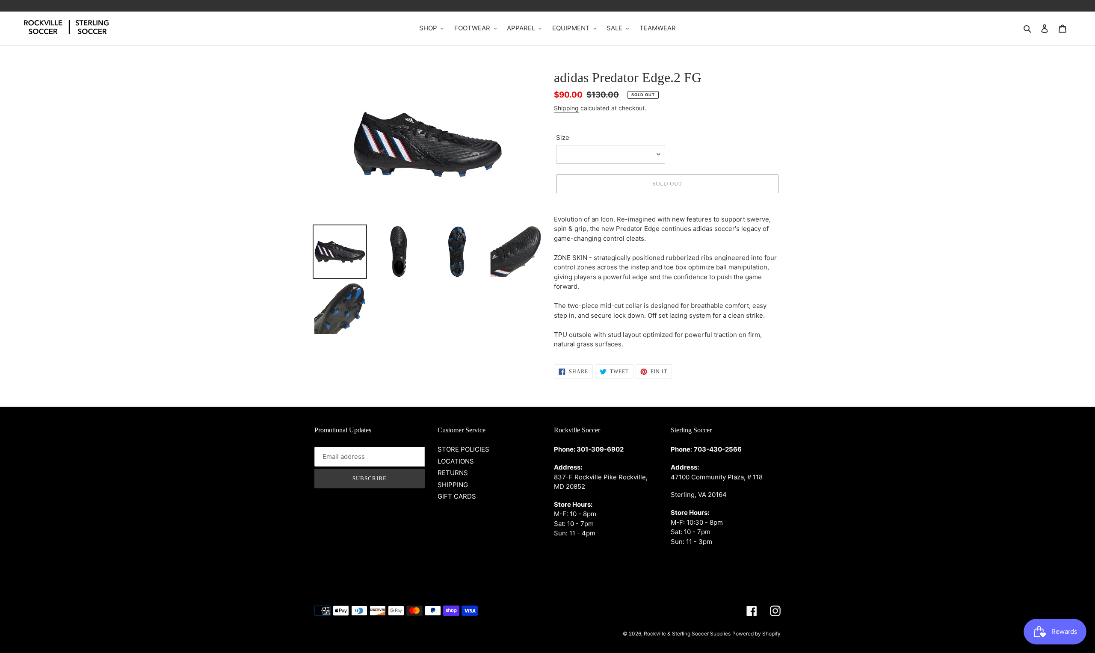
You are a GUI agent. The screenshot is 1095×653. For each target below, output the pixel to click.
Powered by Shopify (756, 633)
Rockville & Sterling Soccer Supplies (687, 633)
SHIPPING (453, 485)
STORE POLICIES (463, 449)
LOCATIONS (456, 461)
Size (562, 137)
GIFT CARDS (457, 496)
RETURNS (453, 473)
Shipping (566, 108)
